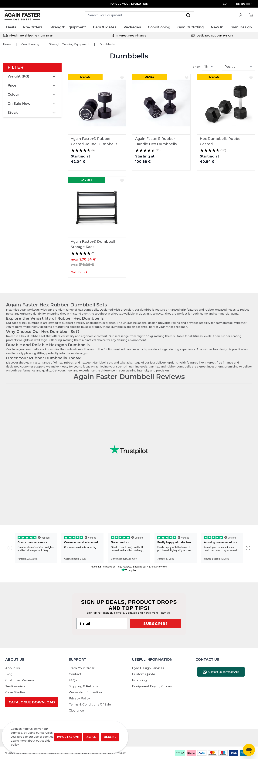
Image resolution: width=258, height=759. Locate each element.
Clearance (76, 710)
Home (7, 44)
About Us (12, 668)
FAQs (73, 680)
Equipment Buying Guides (152, 686)
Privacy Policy (79, 698)
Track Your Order (81, 668)
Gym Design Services (148, 668)
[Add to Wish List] (122, 77)
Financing (139, 680)
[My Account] (240, 15)
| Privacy (120, 752)
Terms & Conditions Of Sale (90, 704)
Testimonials (15, 686)
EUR (226, 3)
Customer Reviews (19, 680)
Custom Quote (143, 674)
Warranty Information (85, 692)
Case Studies (15, 692)
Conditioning (30, 44)
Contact (75, 674)
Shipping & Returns (83, 686)
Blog (8, 674)
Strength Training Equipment (69, 44)
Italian (240, 3)
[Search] (188, 15)
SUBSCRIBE (155, 623)
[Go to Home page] (22, 15)
